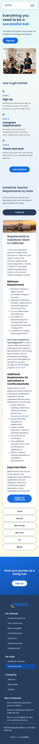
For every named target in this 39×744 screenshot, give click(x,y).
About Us (11, 679)
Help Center (13, 684)
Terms (12, 737)
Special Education (15, 643)
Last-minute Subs (15, 623)
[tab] (19, 212)
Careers (11, 689)
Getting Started (14, 666)
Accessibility (24, 737)
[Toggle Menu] (32, 5)
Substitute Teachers (16, 661)
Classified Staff (14, 648)
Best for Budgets (15, 628)
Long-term (12, 638)
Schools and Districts (16, 618)
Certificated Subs (15, 633)
